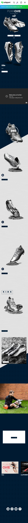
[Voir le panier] (21, 2)
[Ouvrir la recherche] (14, 2)
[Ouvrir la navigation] (25, 2)
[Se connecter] (17, 2)
